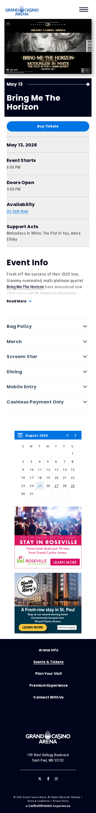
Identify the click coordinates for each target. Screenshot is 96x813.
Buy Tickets (47, 126)
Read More (17, 301)
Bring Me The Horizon (25, 286)
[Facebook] (48, 779)
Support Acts (22, 226)
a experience (48, 806)
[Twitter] (40, 779)
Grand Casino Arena (22, 10)
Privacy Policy (61, 801)
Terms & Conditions (38, 801)
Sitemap (75, 797)
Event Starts (21, 160)
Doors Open (20, 182)
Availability (21, 204)
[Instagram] (56, 779)
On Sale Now (17, 211)
